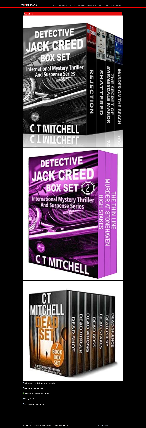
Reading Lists (91, 5)
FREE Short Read (116, 5)
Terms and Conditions (28, 423)
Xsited (43, 425)
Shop (100, 5)
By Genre (72, 5)
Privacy (37, 423)
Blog (106, 5)
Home (54, 5)
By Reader (81, 5)
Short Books (63, 5)
